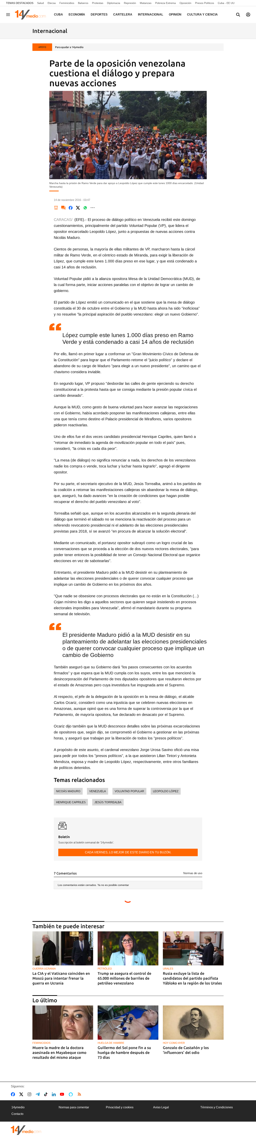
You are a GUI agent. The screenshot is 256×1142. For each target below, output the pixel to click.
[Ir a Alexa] (71, 1094)
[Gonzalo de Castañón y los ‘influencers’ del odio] (193, 1022)
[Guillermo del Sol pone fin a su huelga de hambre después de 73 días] (128, 1022)
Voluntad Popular (129, 791)
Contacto (17, 1113)
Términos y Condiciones (216, 1107)
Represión (130, 2)
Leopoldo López (165, 791)
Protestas (97, 2)
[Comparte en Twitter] (78, 207)
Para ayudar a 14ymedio (69, 47)
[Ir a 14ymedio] (31, 14)
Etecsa (52, 2)
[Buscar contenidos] (238, 15)
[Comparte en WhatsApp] (85, 207)
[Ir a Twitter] (22, 1094)
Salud (40, 2)
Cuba (58, 14)
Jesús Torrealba (107, 802)
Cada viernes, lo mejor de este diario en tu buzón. (128, 852)
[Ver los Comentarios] (63, 207)
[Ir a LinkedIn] (54, 1094)
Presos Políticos (204, 2)
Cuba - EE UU (226, 2)
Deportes (99, 14)
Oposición (185, 2)
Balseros (83, 2)
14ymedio (18, 1107)
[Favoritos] (56, 207)
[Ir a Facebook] (13, 1094)
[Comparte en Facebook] (70, 207)
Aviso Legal (161, 1107)
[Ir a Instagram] (30, 1094)
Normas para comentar (74, 1107)
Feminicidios (66, 2)
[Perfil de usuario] (248, 14)
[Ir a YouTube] (63, 1094)
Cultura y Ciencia (202, 14)
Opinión (175, 14)
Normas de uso (192, 873)
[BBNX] (26, 1130)
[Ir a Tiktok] (46, 1094)
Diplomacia (113, 2)
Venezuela (97, 791)
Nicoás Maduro (68, 791)
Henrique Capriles (71, 802)
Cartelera (122, 14)
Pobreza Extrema (165, 2)
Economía (77, 14)
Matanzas (145, 2)
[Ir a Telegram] (38, 1094)
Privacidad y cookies (119, 1107)
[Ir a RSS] (80, 1094)
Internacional (150, 14)
